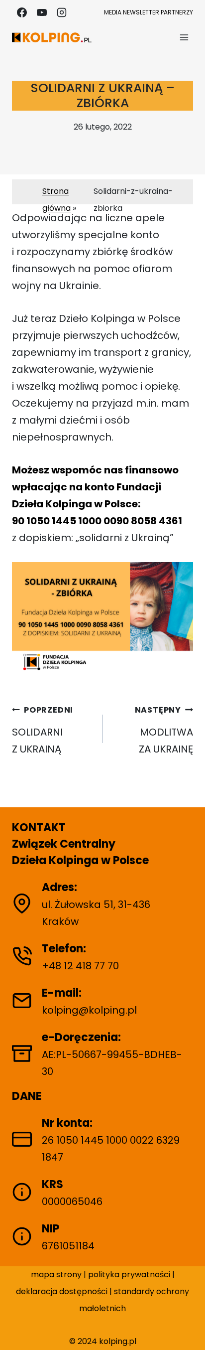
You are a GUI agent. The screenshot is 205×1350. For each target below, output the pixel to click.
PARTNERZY (177, 12)
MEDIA (112, 12)
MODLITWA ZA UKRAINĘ (164, 730)
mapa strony (56, 1274)
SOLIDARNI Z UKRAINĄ (42, 730)
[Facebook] (22, 12)
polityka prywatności (130, 1274)
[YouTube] (42, 12)
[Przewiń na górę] (189, 1329)
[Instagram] (62, 12)
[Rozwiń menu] (184, 37)
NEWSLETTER (141, 12)
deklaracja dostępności (61, 1291)
